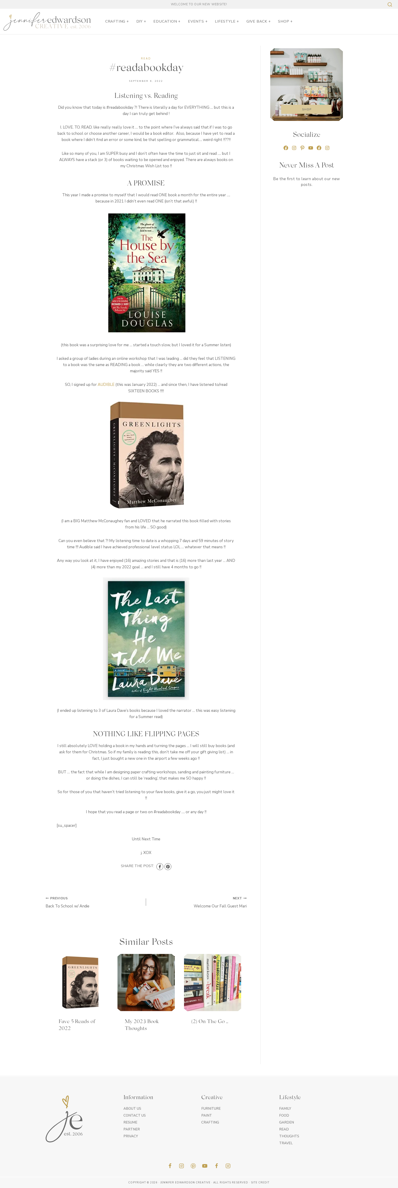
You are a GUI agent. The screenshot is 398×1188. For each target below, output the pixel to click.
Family (285, 1108)
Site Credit (260, 1182)
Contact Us (134, 1115)
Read (146, 58)
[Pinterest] (167, 866)
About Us (132, 1108)
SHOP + (285, 21)
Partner (131, 1129)
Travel (286, 1143)
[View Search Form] (389, 4)
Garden (286, 1122)
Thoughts (289, 1136)
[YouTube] (205, 1166)
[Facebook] (159, 866)
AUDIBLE (106, 384)
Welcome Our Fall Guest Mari (220, 902)
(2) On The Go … (209, 1021)
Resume (130, 1122)
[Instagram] (181, 1166)
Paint (206, 1115)
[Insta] (228, 1166)
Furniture (211, 1108)
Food (284, 1115)
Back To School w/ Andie (67, 902)
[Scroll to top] (386, 1183)
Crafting (210, 1122)
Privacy (130, 1136)
